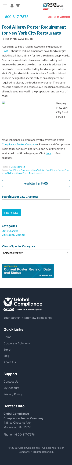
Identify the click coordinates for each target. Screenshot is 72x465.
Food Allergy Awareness (20, 170)
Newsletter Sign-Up (34, 183)
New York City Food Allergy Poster (48, 170)
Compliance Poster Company (19, 144)
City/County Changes (14, 234)
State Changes (10, 230)
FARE (6, 50)
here (48, 153)
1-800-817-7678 (24, 434)
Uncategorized (18, 166)
